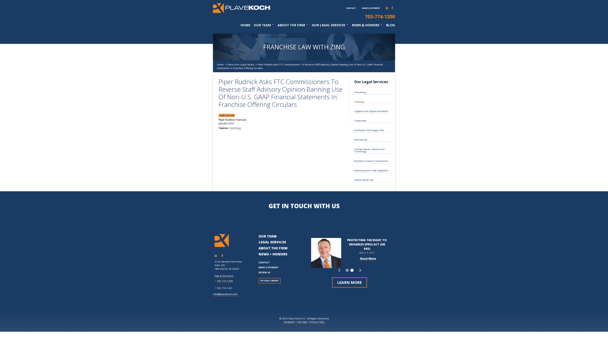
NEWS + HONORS (273, 254)
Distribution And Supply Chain (369, 130)
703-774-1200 (380, 16)
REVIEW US (264, 272)
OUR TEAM (268, 236)
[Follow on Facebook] (392, 8)
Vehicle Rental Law (363, 179)
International (360, 139)
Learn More (349, 282)
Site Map (302, 321)
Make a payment (371, 8)
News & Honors (365, 25)
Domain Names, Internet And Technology (369, 150)
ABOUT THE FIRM (273, 248)
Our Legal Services (328, 25)
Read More (368, 258)
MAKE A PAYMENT (269, 267)
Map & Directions (224, 275)
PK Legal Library (269, 280)
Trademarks (360, 120)
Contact (351, 8)
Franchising (235, 128)
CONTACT (264, 262)
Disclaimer (289, 321)
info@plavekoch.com (225, 294)
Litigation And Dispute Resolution (371, 111)
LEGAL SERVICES (272, 242)
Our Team (262, 25)
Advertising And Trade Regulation (371, 170)
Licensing (359, 101)
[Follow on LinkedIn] (387, 8)
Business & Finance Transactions (371, 160)
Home (245, 25)
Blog (390, 25)
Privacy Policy (317, 321)
